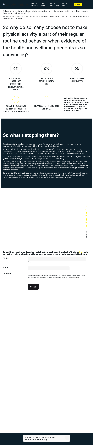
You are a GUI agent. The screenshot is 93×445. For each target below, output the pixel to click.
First (29, 262)
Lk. (86, 213)
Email (6, 267)
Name (6, 258)
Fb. (86, 207)
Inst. (86, 219)
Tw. (86, 225)
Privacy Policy (75, 277)
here (81, 252)
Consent (8, 274)
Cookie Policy (41, 439)
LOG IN (77, 4)
